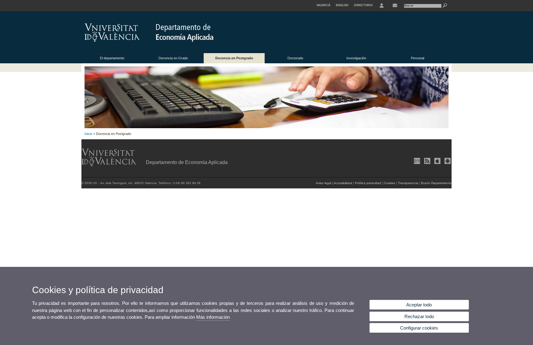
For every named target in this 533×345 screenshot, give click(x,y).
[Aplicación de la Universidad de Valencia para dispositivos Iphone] (436, 161)
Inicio (88, 134)
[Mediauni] (416, 161)
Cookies (389, 183)
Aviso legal (323, 183)
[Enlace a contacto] (395, 5)
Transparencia (408, 183)
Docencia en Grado (173, 58)
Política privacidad (368, 183)
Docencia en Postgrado (234, 58)
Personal (417, 58)
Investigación (356, 58)
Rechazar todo (419, 316)
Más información (213, 317)
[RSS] (426, 161)
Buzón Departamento (436, 183)
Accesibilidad (343, 183)
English (342, 5)
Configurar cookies (419, 327)
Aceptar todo (419, 304)
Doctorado (295, 58)
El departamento (112, 58)
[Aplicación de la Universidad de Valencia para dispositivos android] (447, 161)
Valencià (323, 5)
